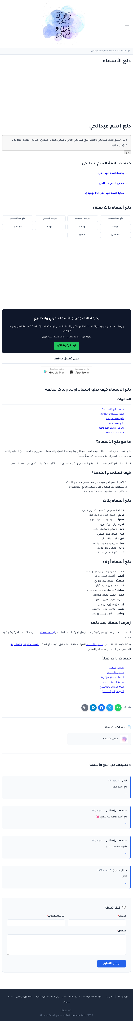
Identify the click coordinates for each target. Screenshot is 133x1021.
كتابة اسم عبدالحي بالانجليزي (104, 193)
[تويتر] (109, 707)
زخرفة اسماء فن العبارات (74, 1015)
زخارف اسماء (47, 632)
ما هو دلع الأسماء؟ (113, 409)
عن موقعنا (122, 997)
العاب (9, 997)
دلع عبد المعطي (17, 218)
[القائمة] (126, 24)
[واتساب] (118, 707)
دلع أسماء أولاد (115, 423)
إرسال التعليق (111, 963)
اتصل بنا (110, 997)
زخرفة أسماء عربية (113, 682)
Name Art (66, 1010)
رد (126, 794)
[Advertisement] (69, 94)
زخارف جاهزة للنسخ (113, 691)
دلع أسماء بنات (115, 418)
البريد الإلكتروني (56, 916)
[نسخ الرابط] (84, 707)
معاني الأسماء (94, 645)
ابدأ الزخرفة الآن (66, 345)
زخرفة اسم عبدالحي (111, 173)
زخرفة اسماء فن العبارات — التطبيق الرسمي (37, 997)
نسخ (127, 152)
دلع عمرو (115, 235)
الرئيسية (126, 51)
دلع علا (50, 227)
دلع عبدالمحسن (115, 218)
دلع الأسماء (114, 51)
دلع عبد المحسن (82, 218)
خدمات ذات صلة (115, 433)
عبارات (66, 1002)
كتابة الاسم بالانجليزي (112, 687)
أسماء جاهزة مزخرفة (112, 677)
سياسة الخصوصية (92, 997)
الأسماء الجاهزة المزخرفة (25, 645)
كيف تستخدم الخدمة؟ (112, 414)
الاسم (122, 916)
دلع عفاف (82, 227)
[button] (79, 372)
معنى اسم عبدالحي (111, 183)
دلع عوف (115, 227)
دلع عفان (18, 227)
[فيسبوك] (101, 707)
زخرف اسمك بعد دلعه (111, 428)
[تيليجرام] (93, 707)
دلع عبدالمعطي (50, 218)
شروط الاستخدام (71, 997)
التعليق (121, 931)
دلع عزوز (83, 235)
